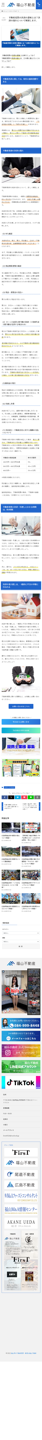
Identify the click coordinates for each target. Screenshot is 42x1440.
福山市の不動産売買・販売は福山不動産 (23, 1353)
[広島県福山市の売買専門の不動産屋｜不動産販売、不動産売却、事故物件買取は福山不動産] (21, 4)
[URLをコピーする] (37, 797)
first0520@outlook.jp (11, 1136)
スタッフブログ (9, 787)
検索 (21, 946)
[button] (5, 797)
